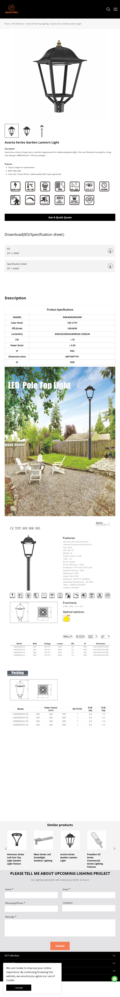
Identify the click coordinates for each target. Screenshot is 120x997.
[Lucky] (114, 979)
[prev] (6, 849)
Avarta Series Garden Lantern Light (66, 23)
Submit (60, 946)
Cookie (19, 968)
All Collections (18, 23)
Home (7, 23)
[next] (114, 849)
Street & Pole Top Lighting (37, 23)
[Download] (110, 250)
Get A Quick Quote (60, 217)
